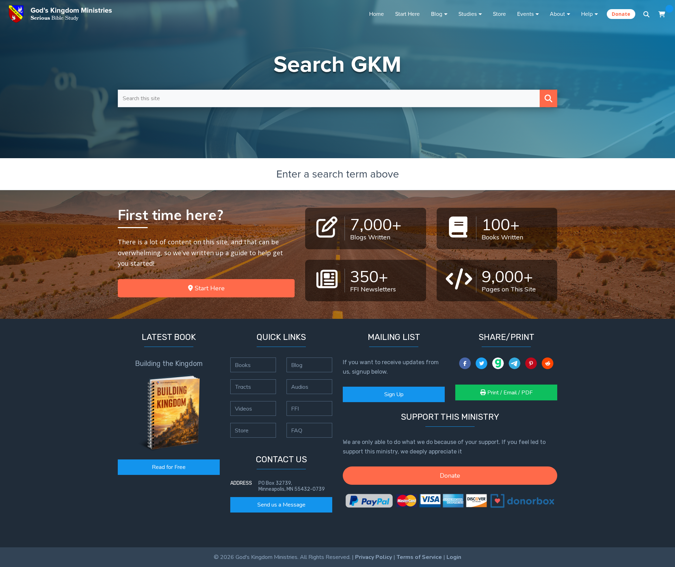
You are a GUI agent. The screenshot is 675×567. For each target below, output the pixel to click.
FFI (295, 408)
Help (587, 14)
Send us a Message (281, 505)
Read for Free (169, 467)
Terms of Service (419, 557)
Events (525, 14)
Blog (436, 14)
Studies (467, 14)
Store (499, 14)
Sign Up (394, 394)
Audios (299, 386)
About (557, 14)
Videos (243, 408)
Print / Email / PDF (509, 393)
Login (453, 557)
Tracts (243, 386)
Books (243, 364)
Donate (621, 14)
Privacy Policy (373, 557)
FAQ (296, 430)
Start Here (407, 14)
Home (376, 14)
